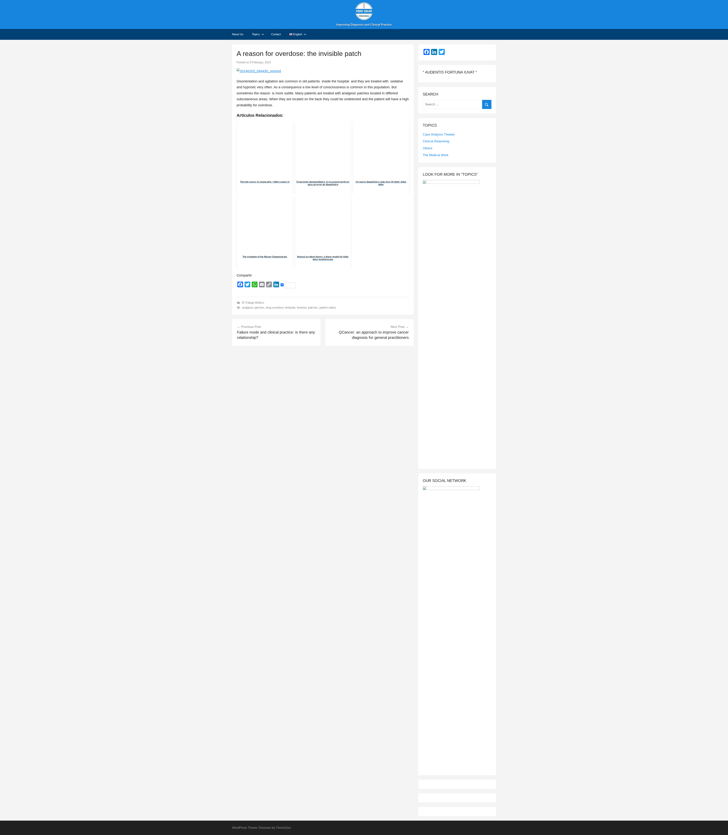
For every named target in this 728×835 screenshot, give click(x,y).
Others (427, 148)
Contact (276, 34)
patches (313, 307)
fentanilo (290, 307)
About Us (237, 34)
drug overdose (275, 307)
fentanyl (302, 307)
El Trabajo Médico (253, 302)
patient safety (327, 307)
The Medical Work (436, 155)
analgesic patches (253, 307)
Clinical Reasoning (436, 141)
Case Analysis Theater (439, 134)
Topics (256, 34)
